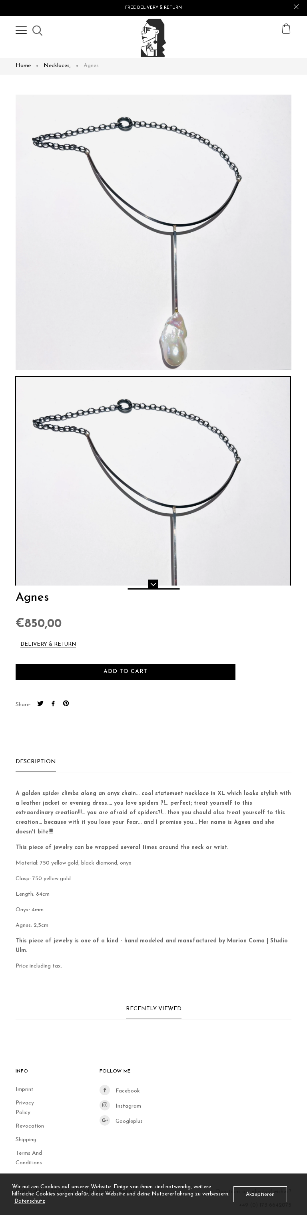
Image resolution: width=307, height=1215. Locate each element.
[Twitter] (40, 705)
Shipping (26, 1140)
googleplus (128, 1121)
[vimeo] (66, 705)
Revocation (30, 1126)
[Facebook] (53, 705)
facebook (127, 1091)
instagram (127, 1106)
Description (36, 762)
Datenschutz (29, 1201)
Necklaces (57, 66)
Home (23, 66)
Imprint (25, 1089)
